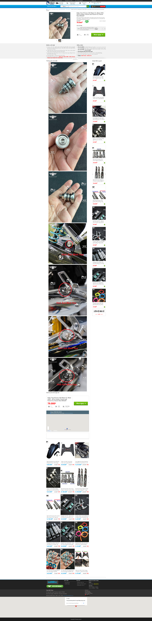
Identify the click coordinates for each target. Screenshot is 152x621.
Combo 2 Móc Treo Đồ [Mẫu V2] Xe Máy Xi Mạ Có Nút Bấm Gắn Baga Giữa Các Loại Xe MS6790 (82, 517)
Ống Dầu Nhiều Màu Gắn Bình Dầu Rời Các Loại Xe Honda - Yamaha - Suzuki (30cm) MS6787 (98, 305)
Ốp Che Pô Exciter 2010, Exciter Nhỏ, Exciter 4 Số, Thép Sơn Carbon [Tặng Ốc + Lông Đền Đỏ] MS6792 (99, 202)
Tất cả (64, 6)
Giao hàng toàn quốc (61, 3)
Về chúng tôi (50, 0)
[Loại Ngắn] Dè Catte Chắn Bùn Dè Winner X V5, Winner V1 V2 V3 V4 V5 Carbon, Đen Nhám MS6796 (99, 119)
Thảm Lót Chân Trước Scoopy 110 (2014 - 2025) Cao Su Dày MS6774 (81, 571)
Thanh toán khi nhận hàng (72, 3)
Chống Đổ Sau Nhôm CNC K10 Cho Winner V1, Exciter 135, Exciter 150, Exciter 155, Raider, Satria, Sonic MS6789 (99, 263)
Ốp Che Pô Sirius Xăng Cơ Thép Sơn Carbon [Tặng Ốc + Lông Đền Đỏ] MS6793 (81, 490)
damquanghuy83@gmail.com (68, 595)
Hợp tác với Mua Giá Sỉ (81, 583)
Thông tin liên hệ (80, 582)
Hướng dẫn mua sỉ (80, 585)
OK (83, 603)
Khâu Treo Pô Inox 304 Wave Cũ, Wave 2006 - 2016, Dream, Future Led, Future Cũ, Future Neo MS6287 (87, 28)
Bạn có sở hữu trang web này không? (72, 603)
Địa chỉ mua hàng (84, 3)
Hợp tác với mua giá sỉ (58, 0)
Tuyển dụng (67, 583)
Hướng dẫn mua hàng (68, 0)
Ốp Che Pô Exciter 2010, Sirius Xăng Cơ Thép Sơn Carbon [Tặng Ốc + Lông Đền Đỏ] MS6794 (67, 490)
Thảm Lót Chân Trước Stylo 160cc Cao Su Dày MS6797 (66, 462)
